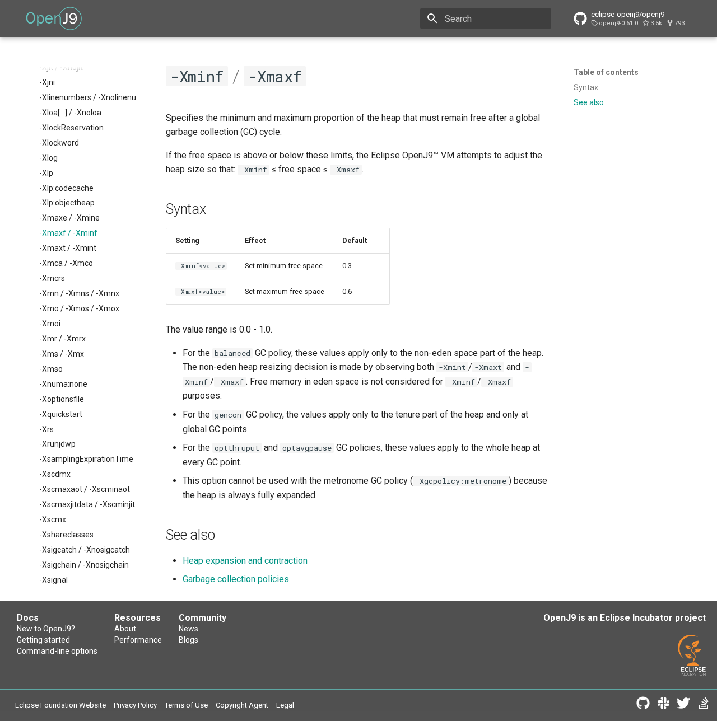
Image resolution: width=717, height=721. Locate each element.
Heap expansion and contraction (245, 560)
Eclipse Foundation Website (60, 705)
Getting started (43, 639)
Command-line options (57, 651)
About (125, 628)
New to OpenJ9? (46, 628)
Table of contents (606, 72)
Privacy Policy (135, 705)
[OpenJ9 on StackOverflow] (704, 705)
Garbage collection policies (236, 579)
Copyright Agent (242, 705)
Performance (138, 639)
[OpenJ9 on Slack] (663, 705)
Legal (285, 705)
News (188, 628)
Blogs (188, 639)
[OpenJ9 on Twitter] (683, 705)
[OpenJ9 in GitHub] (643, 705)
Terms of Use (186, 705)
